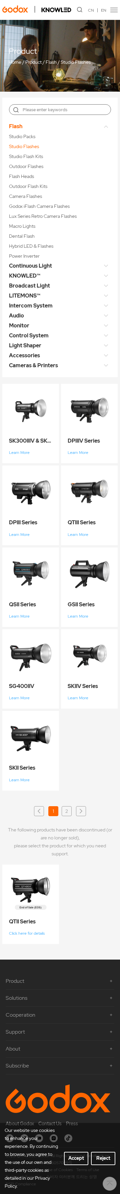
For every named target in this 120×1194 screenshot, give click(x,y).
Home (15, 62)
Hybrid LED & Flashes (31, 246)
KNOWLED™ (24, 275)
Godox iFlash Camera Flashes (39, 206)
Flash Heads (21, 176)
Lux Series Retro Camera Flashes (43, 216)
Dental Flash (22, 236)
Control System (29, 335)
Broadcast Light (29, 285)
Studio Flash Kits (26, 156)
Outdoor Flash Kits (28, 186)
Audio (16, 315)
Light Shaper (25, 345)
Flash (51, 62)
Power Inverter (24, 256)
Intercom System (31, 305)
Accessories (24, 355)
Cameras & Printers (33, 365)
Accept (76, 1158)
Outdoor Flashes (26, 166)
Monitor (19, 325)
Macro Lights (22, 226)
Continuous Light (30, 265)
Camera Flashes (25, 196)
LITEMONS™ (24, 295)
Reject (103, 1158)
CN (91, 10)
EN (103, 10)
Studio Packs (22, 136)
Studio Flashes (76, 62)
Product (33, 62)
